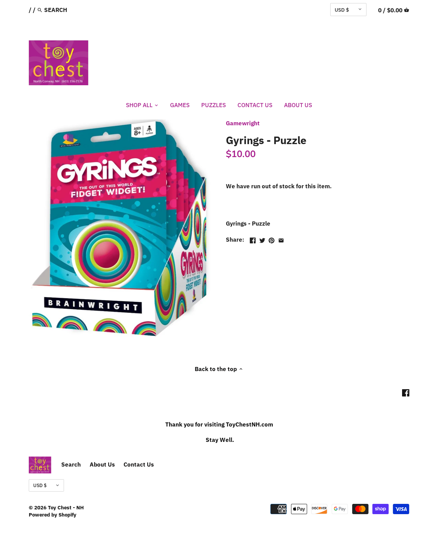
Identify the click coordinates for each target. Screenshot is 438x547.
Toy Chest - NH (66, 507)
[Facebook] (405, 393)
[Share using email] (281, 239)
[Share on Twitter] (262, 239)
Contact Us (139, 464)
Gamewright (243, 123)
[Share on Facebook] (253, 239)
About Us (102, 464)
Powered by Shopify (52, 514)
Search (71, 464)
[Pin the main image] (271, 239)
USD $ (342, 9)
